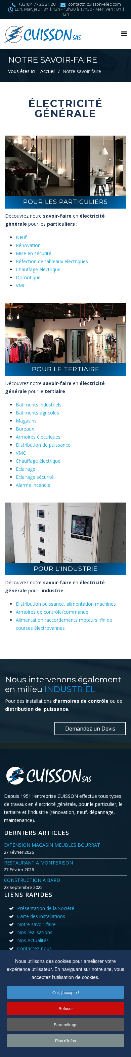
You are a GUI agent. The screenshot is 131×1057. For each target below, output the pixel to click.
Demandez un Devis (90, 728)
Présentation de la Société (45, 908)
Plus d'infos (65, 1040)
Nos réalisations (34, 932)
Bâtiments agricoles (37, 412)
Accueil (47, 71)
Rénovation (28, 245)
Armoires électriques (38, 437)
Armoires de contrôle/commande (52, 612)
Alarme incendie (33, 485)
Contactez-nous (34, 948)
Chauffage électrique (38, 269)
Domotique (28, 277)
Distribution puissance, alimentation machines (66, 604)
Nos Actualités (33, 940)
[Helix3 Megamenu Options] (124, 33)
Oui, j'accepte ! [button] (65, 992)
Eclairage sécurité (35, 477)
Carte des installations (41, 916)
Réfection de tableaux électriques (52, 261)
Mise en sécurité (33, 253)
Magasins (26, 421)
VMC (21, 285)
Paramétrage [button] (66, 1024)
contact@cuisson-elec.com (94, 4)
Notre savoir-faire (36, 924)
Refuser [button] (65, 1008)
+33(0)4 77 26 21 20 (36, 4)
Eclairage (25, 469)
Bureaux (25, 429)
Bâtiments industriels (38, 404)
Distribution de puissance (43, 445)
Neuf (21, 237)
